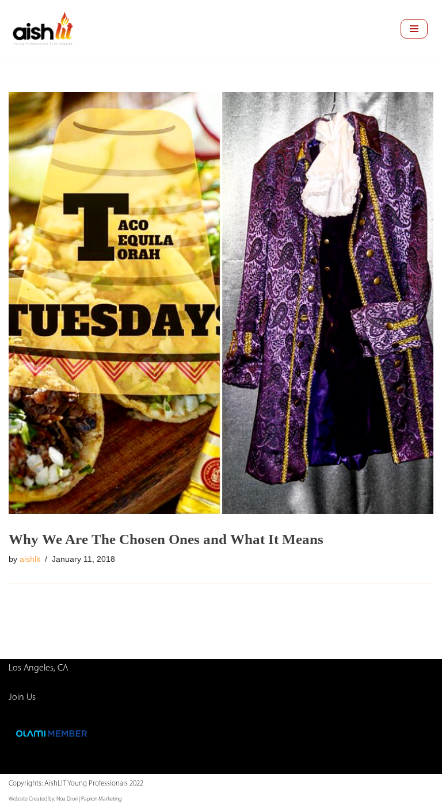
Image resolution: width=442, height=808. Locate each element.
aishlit (30, 559)
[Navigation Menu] (414, 29)
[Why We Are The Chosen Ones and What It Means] (221, 303)
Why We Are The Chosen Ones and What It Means (166, 539)
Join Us (22, 697)
